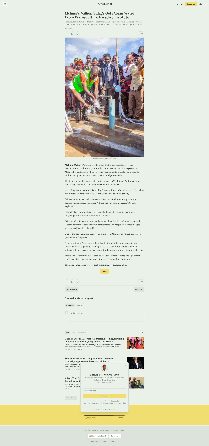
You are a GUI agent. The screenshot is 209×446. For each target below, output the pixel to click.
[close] (125, 365)
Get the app (115, 436)
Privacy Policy (121, 403)
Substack (93, 441)
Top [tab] (67, 333)
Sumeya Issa (78, 349)
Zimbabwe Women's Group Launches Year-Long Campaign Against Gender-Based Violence (89, 360)
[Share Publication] (182, 4)
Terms (108, 430)
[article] (104, 345)
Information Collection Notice (103, 403)
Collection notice (118, 430)
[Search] (177, 4)
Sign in (202, 4)
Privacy (102, 430)
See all (69, 398)
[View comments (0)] (72, 33)
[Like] (67, 33)
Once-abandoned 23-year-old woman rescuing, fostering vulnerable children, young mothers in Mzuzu (94, 340)
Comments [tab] (70, 305)
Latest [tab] (73, 333)
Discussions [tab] (82, 333)
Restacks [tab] (79, 305)
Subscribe (191, 4)
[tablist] (74, 305)
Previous (73, 289)
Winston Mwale (78, 369)
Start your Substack (98, 436)
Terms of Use (115, 401)
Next (137, 289)
